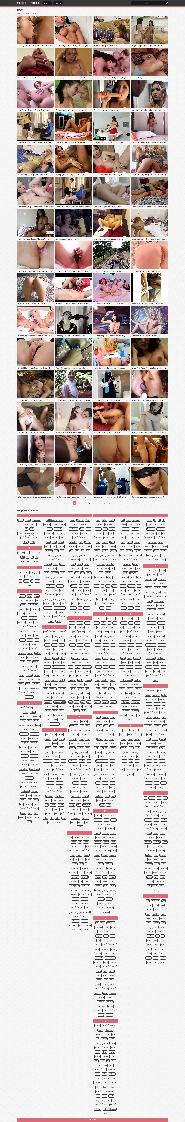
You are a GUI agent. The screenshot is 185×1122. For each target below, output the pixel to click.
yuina (149, 940)
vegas (162, 748)
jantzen (104, 551)
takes (161, 542)
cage (48, 542)
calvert (61, 568)
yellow (155, 918)
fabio (72, 520)
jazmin (96, 586)
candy (58, 621)
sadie (138, 748)
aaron (37, 596)
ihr (77, 859)
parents (137, 590)
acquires (33, 649)
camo (56, 603)
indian (80, 908)
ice (80, 842)
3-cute (20, 520)
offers (113, 1047)
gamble (71, 640)
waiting (148, 802)
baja (29, 813)
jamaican (98, 538)
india (73, 908)
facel (82, 529)
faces (88, 529)
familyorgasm (86, 577)
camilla (54, 599)
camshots (62, 612)
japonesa (101, 564)
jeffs (104, 590)
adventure (23, 692)
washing (151, 837)
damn (62, 645)
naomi (111, 971)
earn (55, 739)
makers (112, 890)
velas (155, 756)
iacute (77, 837)
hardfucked (75, 818)
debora (48, 719)
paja (121, 551)
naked (97, 949)
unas (164, 592)
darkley (54, 680)
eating (48, 748)
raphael (130, 645)
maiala (98, 877)
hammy (73, 770)
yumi (163, 945)
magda (112, 859)
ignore (79, 855)
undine (161, 610)
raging (139, 627)
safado (132, 756)
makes (98, 894)
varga (156, 730)
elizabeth (58, 822)
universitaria (161, 640)
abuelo (29, 613)
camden (60, 586)
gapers (72, 671)
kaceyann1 (111, 618)
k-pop (98, 618)
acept (36, 635)
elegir (55, 809)
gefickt (73, 697)
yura (163, 949)
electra (53, 805)
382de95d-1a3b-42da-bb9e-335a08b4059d (29, 533)
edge (54, 765)
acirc (36, 640)
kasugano (108, 671)
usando (155, 676)
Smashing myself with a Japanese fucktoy (71, 465)
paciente (136, 520)
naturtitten (106, 1010)
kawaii (102, 693)
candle (51, 621)
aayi (21, 600)
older (104, 1074)
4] (32, 557)
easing (48, 743)
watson (161, 851)
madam (111, 837)
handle (75, 783)
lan (106, 739)
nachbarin (110, 923)
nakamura (112, 945)
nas (105, 980)
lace (112, 717)
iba (88, 837)
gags (88, 632)
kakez (106, 632)
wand (149, 815)
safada (126, 752)
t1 (155, 520)
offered (97, 1047)
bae (29, 800)
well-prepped (152, 886)
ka (103, 618)
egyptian (54, 778)
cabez (50, 529)
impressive (72, 894)
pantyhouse (124, 577)
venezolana (159, 770)
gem (88, 702)
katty (114, 684)
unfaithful (161, 623)
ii (86, 864)
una (158, 592)
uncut (150, 601)
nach (102, 923)
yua (157, 936)
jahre (99, 533)
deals (55, 711)
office (97, 1052)
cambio (50, 581)
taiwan (164, 538)
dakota (54, 640)
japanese (111, 555)
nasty (98, 984)
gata (86, 684)
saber (123, 743)
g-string (79, 623)
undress (150, 614)
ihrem (88, 859)
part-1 (124, 608)
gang (74, 649)
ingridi (88, 925)
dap (46, 676)
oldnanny (106, 1078)
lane (106, 743)
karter (112, 667)
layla (107, 796)
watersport (159, 846)
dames (54, 645)
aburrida (37, 613)
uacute (156, 570)
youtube (150, 936)
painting (123, 546)
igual (71, 859)
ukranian (148, 588)
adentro (29, 675)
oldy (114, 1078)
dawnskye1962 (59, 702)
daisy (47, 640)
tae (153, 533)
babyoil (35, 751)
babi (29, 721)
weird (162, 877)
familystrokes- (86, 581)
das (62, 684)
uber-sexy (151, 575)
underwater (161, 605)
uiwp (148, 583)
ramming (127, 636)
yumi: (149, 949)
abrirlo (22, 609)
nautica (109, 1015)
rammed (137, 632)
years (163, 914)
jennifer (98, 595)
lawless (111, 792)
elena (62, 809)
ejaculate (49, 796)
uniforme (151, 636)
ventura (152, 787)
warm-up (163, 829)
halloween (72, 761)
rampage (126, 640)
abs (28, 609)
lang (96, 748)
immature (75, 877)
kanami (105, 645)
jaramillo (110, 564)
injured (74, 930)
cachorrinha (60, 533)
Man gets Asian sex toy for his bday (107, 432)
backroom (29, 778)
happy (72, 805)
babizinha (30, 725)
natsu (105, 993)
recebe (125, 706)
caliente (59, 555)
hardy (80, 822)
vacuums (156, 695)
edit (54, 770)
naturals (110, 1002)
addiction (25, 671)
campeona (48, 608)
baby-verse (35, 734)
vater (149, 734)
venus (160, 787)
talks (163, 559)
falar (73, 564)
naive (104, 945)
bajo (36, 813)
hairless (80, 748)
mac (105, 815)
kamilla (105, 640)
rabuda (123, 623)
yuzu (162, 962)
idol (83, 851)
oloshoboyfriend (108, 1091)
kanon (109, 649)
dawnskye (47, 702)
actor (22, 657)
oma (96, 1100)
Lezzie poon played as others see (68, 239)
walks (163, 811)
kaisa (99, 627)
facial (75, 538)
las (112, 765)
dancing (47, 658)
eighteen (48, 787)
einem (48, 792)
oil (108, 1061)
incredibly (84, 903)
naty (114, 1010)
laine (99, 734)
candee (62, 617)
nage (106, 936)
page (121, 538)
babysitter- (24, 765)
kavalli (111, 689)
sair (128, 770)
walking (155, 811)
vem (155, 761)
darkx (62, 680)
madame (98, 842)
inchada (75, 899)
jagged (112, 529)
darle (48, 684)
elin (51, 818)
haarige (75, 721)
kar (114, 654)
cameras (60, 595)
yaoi (156, 905)
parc (138, 586)
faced (75, 524)
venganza (155, 778)
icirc (87, 846)
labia (98, 717)
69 (20, 581)
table (155, 524)
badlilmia (37, 795)
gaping (87, 671)
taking (164, 546)
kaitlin (99, 632)
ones (114, 1100)
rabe (130, 618)
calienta (50, 555)
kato (108, 684)
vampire (157, 717)
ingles (81, 925)
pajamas (138, 551)
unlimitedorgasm (155, 654)
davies (54, 697)
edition (61, 770)
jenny (105, 595)
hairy (87, 748)
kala (112, 632)
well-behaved (160, 881)
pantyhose (133, 573)
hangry (85, 796)
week (155, 872)
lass (114, 770)
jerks (101, 608)
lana (111, 739)
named (113, 953)
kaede (96, 623)
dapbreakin (55, 676)
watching (157, 842)
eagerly (48, 739)
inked (86, 930)
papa (132, 577)
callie (48, 568)
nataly (113, 989)
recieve (130, 719)
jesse (108, 608)
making (101, 899)
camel (46, 590)
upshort (162, 662)
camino (62, 599)
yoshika (162, 927)
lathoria (105, 778)
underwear (152, 610)
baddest (21, 795)
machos (105, 833)
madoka (113, 846)
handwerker (76, 796)
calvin (47, 573)
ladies (99, 726)
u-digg (149, 570)
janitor (112, 546)
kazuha (105, 702)
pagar (139, 533)
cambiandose (58, 577)
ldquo (105, 800)
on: (108, 1100)
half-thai (86, 756)
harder (71, 814)
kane (113, 645)
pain (122, 542)
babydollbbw (33, 738)
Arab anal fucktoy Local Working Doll (31, 400)
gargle (80, 680)
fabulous (80, 520)
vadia (164, 695)
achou (30, 640)
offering (105, 1047)
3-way (28, 520)
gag (88, 627)
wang (156, 815)
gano (81, 662)
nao (105, 971)
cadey (62, 538)
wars (149, 833)
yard (162, 905)
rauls (129, 658)
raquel (124, 649)
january (113, 551)
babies (21, 725)
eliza (50, 822)
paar (128, 520)
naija (112, 936)
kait (112, 627)
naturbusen (101, 1006)
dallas (62, 640)
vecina (155, 739)
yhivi (163, 923)
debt (55, 719)
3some (35, 538)
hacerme (75, 734)
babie (36, 721)
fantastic (87, 590)
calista (59, 559)
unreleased (151, 658)
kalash (98, 636)
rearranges (137, 693)
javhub (108, 573)
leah (108, 805)
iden (77, 851)
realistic (137, 680)
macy (98, 837)
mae (114, 851)
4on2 (28, 561)
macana (112, 815)
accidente (35, 631)
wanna (156, 824)
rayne (137, 662)
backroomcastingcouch (29, 782)
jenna (111, 590)
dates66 (53, 689)
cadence (54, 538)
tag (158, 533)
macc (106, 820)
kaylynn (97, 702)
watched (160, 837)
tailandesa (148, 538)
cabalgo (55, 524)
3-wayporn (36, 520)
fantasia (78, 590)
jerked (111, 599)
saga (131, 761)
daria (47, 680)
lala (105, 734)
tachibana (150, 529)
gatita (73, 689)
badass (34, 791)
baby (38, 725)
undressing (153, 618)
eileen (56, 787)
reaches (130, 667)
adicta (37, 675)
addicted (33, 666)
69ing (26, 581)
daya (47, 706)
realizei (130, 689)
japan (103, 555)
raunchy (137, 658)
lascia (97, 770)
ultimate (157, 588)
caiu (54, 542)
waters (150, 846)
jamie (113, 538)
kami (98, 640)
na (97, 923)
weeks (149, 877)
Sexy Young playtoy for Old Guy (105, 46)
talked (149, 559)
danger (56, 662)
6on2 (29, 585)
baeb (36, 800)
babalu (29, 708)
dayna (54, 706)
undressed (160, 614)
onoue (105, 1113)
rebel (135, 697)
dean (61, 711)
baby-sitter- (24, 734)
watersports (152, 851)
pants (138, 568)
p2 (123, 520)
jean (107, 586)
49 (28, 557)
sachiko (124, 748)
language (104, 748)
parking (123, 599)
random (122, 645)
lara (110, 756)
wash (162, 833)
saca (138, 743)
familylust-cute (74, 577)
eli (62, 814)
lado (105, 726)
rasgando (129, 654)
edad (57, 761)
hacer (80, 730)
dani (63, 662)
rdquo (122, 667)
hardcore (75, 809)
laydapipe (99, 796)
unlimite (151, 649)
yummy (156, 949)
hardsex (85, 818)
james (106, 538)
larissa (106, 765)
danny (55, 671)
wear (161, 859)
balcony (36, 817)
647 (37, 576)
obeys (100, 1030)
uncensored (149, 597)
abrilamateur (33, 605)
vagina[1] (162, 699)
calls (54, 568)
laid (113, 730)
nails (111, 940)
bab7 (22, 708)
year (147, 914)
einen (55, 792)
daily (61, 636)
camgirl (46, 599)
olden (98, 1074)
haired (72, 748)
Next (110, 503)
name (106, 953)
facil (80, 542)
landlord (99, 743)
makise (109, 899)
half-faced (83, 752)
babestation (36, 716)
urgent (156, 671)
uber (163, 570)
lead (111, 800)
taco (147, 533)
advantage (23, 688)
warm (155, 829)
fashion (73, 608)
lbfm (98, 800)
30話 (32, 524)
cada (46, 538)
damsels (48, 649)
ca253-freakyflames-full (55, 520)
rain (129, 632)
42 (33, 553)
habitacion (74, 726)
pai (127, 538)
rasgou (138, 654)
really (121, 693)
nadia (113, 927)
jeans (114, 586)
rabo (136, 618)
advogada (29, 697)
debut (62, 719)
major (105, 890)
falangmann (86, 559)
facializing (72, 542)
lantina (98, 752)
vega (159, 743)
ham (88, 761)
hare (86, 822)
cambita (58, 581)
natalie (105, 989)
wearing (149, 864)
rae (127, 627)
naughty (101, 1015)
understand (150, 605)
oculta (112, 1039)
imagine (88, 872)
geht (87, 697)
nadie (100, 931)
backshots (33, 787)
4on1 (22, 561)
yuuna (149, 962)
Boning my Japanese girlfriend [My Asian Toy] (148, 465)
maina (105, 881)
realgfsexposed (126, 680)
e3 (47, 734)
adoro (21, 684)
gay (87, 689)
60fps (32, 572)
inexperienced (85, 912)
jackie (112, 520)
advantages (34, 688)
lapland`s (102, 756)
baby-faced (24, 729)
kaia (114, 623)
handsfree (74, 792)
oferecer (106, 1043)
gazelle (73, 693)
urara (163, 667)
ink (80, 930)
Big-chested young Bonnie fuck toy (144, 78)
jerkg (104, 603)
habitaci (84, 721)
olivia (98, 1091)
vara (164, 726)
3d (22, 538)
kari (98, 662)
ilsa (81, 872)
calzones (55, 573)
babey (23, 721)
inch (89, 894)
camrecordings (60, 608)
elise (64, 818)
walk (148, 811)
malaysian (105, 912)
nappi (104, 975)
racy (121, 627)
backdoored (34, 773)
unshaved (161, 658)
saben (137, 739)
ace (22, 635)
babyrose (24, 756)
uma (147, 592)
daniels (47, 671)
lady (111, 726)
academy (21, 622)
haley (75, 752)
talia (162, 555)
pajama (129, 551)
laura (98, 787)
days (61, 706)
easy (55, 743)
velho (162, 756)
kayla (111, 697)
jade (105, 529)
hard (78, 805)
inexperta (76, 916)
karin (104, 662)
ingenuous (72, 925)
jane (98, 542)
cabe (63, 524)
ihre (82, 859)
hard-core (86, 805)
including (84, 899)
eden (47, 765)
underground (159, 601)
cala (54, 546)
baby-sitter (34, 729)
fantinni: (72, 599)
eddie (63, 761)
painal (129, 542)
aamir (30, 596)
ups (155, 662)
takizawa (148, 551)
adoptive (21, 679)
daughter (50, 693)
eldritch (61, 800)
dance (47, 654)
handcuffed (75, 774)
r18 (124, 618)
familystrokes (73, 581)
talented (163, 551)
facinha (87, 542)
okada (97, 1069)
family (89, 573)
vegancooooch (152, 748)
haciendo (73, 739)
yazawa (156, 909)
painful (137, 542)
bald (29, 822)
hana (80, 770)
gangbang (74, 654)
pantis (131, 568)
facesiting (75, 533)
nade (106, 927)
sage (137, 761)
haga (81, 739)
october (104, 1039)
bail (21, 804)
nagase (98, 936)
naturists (97, 1010)
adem (22, 675)
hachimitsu (84, 734)
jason (107, 568)
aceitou (28, 635)
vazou (162, 734)
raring (137, 649)
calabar (61, 546)
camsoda (47, 617)
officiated (106, 1056)
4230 (38, 553)
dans (62, 671)
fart (80, 603)
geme (71, 706)
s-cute (125, 730)
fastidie (86, 608)
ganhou (73, 662)
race (130, 623)
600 (26, 572)
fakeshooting (74, 559)
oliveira (104, 1087)
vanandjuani (152, 721)
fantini (80, 595)
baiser (23, 813)
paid (132, 538)
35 (26, 529)
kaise (106, 627)
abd (37, 600)
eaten (62, 743)
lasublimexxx (104, 774)
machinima (110, 829)
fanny (86, 586)
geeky (87, 693)
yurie (161, 953)
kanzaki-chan (99, 654)
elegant (47, 809)
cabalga (47, 524)
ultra (164, 588)
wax (156, 855)
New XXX (47, 3)
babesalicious (24, 716)
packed (123, 524)
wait (165, 798)
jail (105, 533)
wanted (163, 824)
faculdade (72, 546)
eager (61, 734)
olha (105, 1083)
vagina (154, 699)
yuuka (163, 958)
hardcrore (84, 809)
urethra (148, 671)
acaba (24, 618)
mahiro (105, 872)
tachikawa (160, 529)
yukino (149, 945)
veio (149, 756)
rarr (122, 654)
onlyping (98, 1109)
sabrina (130, 743)
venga (147, 778)
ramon (135, 636)
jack (98, 520)
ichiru (81, 846)
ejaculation (59, 796)
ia (71, 837)
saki (139, 770)
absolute (36, 609)
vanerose (148, 726)
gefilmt (80, 697)
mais (105, 886)
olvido (111, 1096)
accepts (24, 627)
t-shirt (149, 520)
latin (112, 778)
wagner (151, 798)
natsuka (113, 993)
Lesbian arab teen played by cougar (31, 432)
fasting (84, 612)
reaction (138, 667)
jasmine (99, 568)
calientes (51, 559)
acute (23, 662)
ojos (111, 1065)
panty (125, 573)
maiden (112, 877)
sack (131, 748)
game (79, 640)
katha (112, 680)
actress (29, 657)
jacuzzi (98, 529)
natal (104, 984)
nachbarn (98, 927)
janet (112, 542)
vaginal (149, 704)
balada (28, 817)
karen (112, 658)
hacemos (72, 730)
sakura (130, 774)
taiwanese (152, 542)
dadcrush (53, 632)
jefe (99, 590)
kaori (108, 654)
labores (105, 717)
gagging (81, 632)
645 (31, 576)
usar (162, 676)
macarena (98, 820)
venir (156, 783)
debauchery (58, 715)
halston (81, 761)
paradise (131, 586)
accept (38, 622)
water (165, 842)
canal (55, 617)
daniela (47, 667)
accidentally (24, 631)
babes (33, 712)
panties (123, 568)
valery (155, 713)
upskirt (156, 667)
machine (109, 824)
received (126, 711)
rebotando (135, 702)
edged (61, 765)
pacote (138, 524)
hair (78, 743)
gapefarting (87, 667)
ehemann (50, 783)
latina (98, 783)
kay (109, 693)
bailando (29, 804)
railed (123, 632)
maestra (113, 855)
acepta (22, 640)
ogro (113, 1056)
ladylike (99, 730)
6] (31, 581)
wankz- (163, 820)
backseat (24, 787)
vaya (155, 734)
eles (56, 814)
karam (98, 658)
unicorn (151, 632)
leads (102, 805)
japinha (105, 559)
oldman (97, 1078)
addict (25, 666)
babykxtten (34, 747)
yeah (164, 909)
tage (163, 533)
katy (98, 689)
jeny (98, 599)
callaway (48, 564)
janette (98, 546)
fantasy (72, 595)
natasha (97, 993)
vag (147, 699)
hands (85, 787)
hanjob (79, 800)
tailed (157, 538)
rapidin (138, 645)
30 (20, 524)
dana (62, 649)
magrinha (110, 868)
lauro (112, 787)
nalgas (113, 949)
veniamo (149, 783)
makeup (106, 894)
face (87, 520)
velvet (149, 761)
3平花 (33, 542)
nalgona (98, 953)
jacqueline (109, 524)
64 (26, 576)
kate (97, 680)
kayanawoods (102, 697)
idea (70, 851)
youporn (19, 13)
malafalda (101, 903)
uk (154, 583)
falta (76, 573)
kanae (98, 645)
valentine (160, 708)
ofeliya (98, 1043)
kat (105, 676)
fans (71, 590)
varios (163, 730)
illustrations (73, 872)
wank (162, 815)
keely (101, 706)
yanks (150, 905)
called (62, 564)
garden (87, 676)
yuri (149, 953)
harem (80, 827)
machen (100, 824)
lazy (113, 796)
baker (21, 817)
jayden (98, 581)
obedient (112, 1026)
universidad (150, 640)
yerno (149, 923)
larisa (99, 765)
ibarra (74, 842)
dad (45, 632)
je (102, 586)
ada (29, 662)
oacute (97, 1026)
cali (62, 551)
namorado (97, 962)
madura (107, 851)
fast (80, 608)
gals (87, 636)
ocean (107, 1034)
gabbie (87, 623)
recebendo (134, 706)
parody (124, 603)
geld (82, 702)
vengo (164, 778)
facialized (83, 538)
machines (100, 829)
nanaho (113, 962)
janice (105, 546)
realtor (128, 693)
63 (21, 576)
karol (105, 667)
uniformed (160, 636)
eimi (62, 787)
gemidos (88, 706)
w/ (145, 798)
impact (87, 881)
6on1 (37, 581)
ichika (86, 842)
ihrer (81, 864)
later (113, 774)
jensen (112, 595)
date (45, 689)
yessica (156, 923)
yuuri (156, 962)
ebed (61, 748)
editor (46, 774)
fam (82, 573)
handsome (84, 792)
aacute (22, 596)
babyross (34, 756)
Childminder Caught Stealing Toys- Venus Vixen (35, 207)
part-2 (131, 608)
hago (88, 739)
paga (132, 533)
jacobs (100, 524)
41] (28, 553)
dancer (54, 654)
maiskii (97, 890)
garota (73, 684)
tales (156, 555)
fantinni (87, 595)
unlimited (160, 649)
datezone (62, 689)
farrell (74, 603)
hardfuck (88, 814)
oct (98, 1039)
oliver (112, 1087)
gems (84, 711)
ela (55, 800)
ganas (87, 645)
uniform (159, 632)
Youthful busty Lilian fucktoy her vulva (32, 78)
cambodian (50, 586)
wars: (155, 833)
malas (110, 903)
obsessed (108, 1030)
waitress (156, 802)
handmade (76, 787)
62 (38, 572)
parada (137, 581)
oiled (113, 1061)
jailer (111, 533)
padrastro (123, 533)
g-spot (72, 623)
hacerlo (88, 730)
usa (148, 676)
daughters (59, 693)
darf (63, 676)
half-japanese (75, 756)
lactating (106, 721)
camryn (46, 612)
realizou (138, 689)
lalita (111, 734)
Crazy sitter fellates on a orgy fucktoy (107, 110)
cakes (61, 542)
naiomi (97, 945)
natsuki (101, 997)
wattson (149, 855)
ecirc (61, 756)
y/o (148, 901)
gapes (80, 671)
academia (33, 618)
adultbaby (36, 684)
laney (112, 743)
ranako (135, 640)
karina (111, 662)
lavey (98, 792)
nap (98, 975)
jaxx (108, 577)
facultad (81, 546)
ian (83, 837)
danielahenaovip (58, 667)
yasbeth (148, 909)
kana (112, 640)
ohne (102, 1061)
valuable (163, 713)
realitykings (134, 684)
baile (36, 804)
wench (156, 890)
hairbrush (86, 743)
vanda (161, 721)
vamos (148, 717)
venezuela (150, 774)
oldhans (112, 1074)
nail (98, 940)
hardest (79, 814)
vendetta (156, 765)
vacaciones (151, 691)
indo (86, 908)
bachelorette (34, 769)
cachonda (58, 529)
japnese (113, 559)
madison (104, 846)
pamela (126, 559)
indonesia (73, 912)
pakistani (123, 555)
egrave (63, 774)
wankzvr (148, 824)
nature (110, 1006)
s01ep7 (122, 734)
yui (163, 936)
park (130, 595)
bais (29, 809)
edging (48, 770)
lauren (105, 787)
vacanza (161, 691)
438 (22, 557)
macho (97, 833)
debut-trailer (54, 724)
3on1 (28, 538)
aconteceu (25, 644)
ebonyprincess (58, 752)
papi (130, 581)
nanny (99, 971)
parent (130, 590)
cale (56, 551)
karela (105, 658)
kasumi (98, 676)
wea (155, 859)
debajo (49, 715)
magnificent (100, 868)
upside (148, 667)
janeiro (105, 542)
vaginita (157, 704)
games (80, 645)
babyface (25, 743)
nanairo (97, 967)
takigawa (156, 546)
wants (148, 829)
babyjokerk (24, 747)
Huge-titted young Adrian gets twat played (147, 46)
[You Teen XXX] (28, 3)
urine (163, 671)
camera (62, 590)
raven (124, 662)
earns (62, 739)
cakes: (47, 546)
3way (26, 542)
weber (156, 868)
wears (157, 864)
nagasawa (108, 931)
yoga (154, 927)
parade (122, 586)
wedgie (147, 872)
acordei (34, 644)
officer (104, 1052)
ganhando (75, 658)
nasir (111, 980)
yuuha (156, 958)
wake (156, 807)
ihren (75, 864)
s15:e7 (130, 734)
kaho (103, 623)
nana (106, 962)
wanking (148, 820)
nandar (113, 967)
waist (159, 798)
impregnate (86, 886)
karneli (98, 667)
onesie (97, 1105)
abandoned (29, 600)
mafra (105, 859)
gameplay (87, 640)
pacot (131, 524)
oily (105, 1065)
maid (105, 877)
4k (37, 557)
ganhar (84, 658)
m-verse (98, 815)
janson (97, 551)
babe (36, 708)
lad (113, 721)
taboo (162, 524)
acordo (24, 649)
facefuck (83, 524)
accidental (33, 627)
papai (139, 577)
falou (86, 568)
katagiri (111, 676)
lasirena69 (105, 770)
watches (148, 842)
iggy (72, 855)
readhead (126, 671)
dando (55, 658)
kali (105, 636)
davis (62, 697)
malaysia (109, 908)
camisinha (47, 603)
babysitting (23, 769)
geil (70, 702)
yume (156, 945)
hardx (73, 822)
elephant (49, 814)
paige (139, 538)
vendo (164, 765)
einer (61, 792)
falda (86, 564)
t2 (159, 520)
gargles (88, 680)
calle (55, 564)
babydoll (23, 738)
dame (47, 645)
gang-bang (83, 649)
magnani (109, 864)
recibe (139, 715)
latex (98, 778)
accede (30, 622)
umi (153, 592)
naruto (99, 980)
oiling (99, 1065)
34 (38, 524)
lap (105, 752)
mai (112, 872)
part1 (137, 608)
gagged (72, 632)
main (98, 881)
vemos (162, 761)
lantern (113, 748)
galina (72, 636)
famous (73, 586)
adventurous (34, 692)
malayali (100, 908)
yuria (155, 953)
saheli (131, 765)
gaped (78, 667)
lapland (111, 752)
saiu (133, 770)
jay (114, 577)
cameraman (50, 595)
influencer (75, 921)
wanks (156, 820)
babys (24, 760)
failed (89, 546)
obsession (98, 1034)
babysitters (34, 765)
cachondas (49, 533)
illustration (84, 868)
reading (135, 671)
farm (88, 599)
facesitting (84, 533)
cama (63, 573)
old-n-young (111, 1069)
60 (21, 572)
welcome (149, 881)
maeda (104, 855)
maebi (97, 855)
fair (71, 551)
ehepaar (59, 783)
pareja (122, 590)
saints (122, 770)
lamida (99, 739)
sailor (138, 765)
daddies (62, 632)
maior (112, 881)
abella (23, 605)
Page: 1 (35, 13)
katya (104, 689)
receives (135, 711)
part (138, 603)
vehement (161, 752)
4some (35, 561)
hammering (85, 765)
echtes (55, 756)
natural (109, 997)
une (161, 618)
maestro (98, 859)
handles (84, 783)
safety (124, 761)
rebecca (127, 697)
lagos (106, 730)
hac (82, 726)
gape (70, 667)
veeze (153, 743)
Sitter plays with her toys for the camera (70, 175)
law (104, 792)
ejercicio (48, 800)
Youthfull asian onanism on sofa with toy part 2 (149, 432)
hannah (87, 800)
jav (113, 568)
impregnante (74, 886)
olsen (104, 1096)
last (96, 774)
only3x (112, 1105)
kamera (111, 636)
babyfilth (34, 743)
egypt (46, 778)
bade (29, 795)
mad (104, 837)
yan (163, 901)
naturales (101, 1002)
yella (148, 918)
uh (155, 579)
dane (62, 658)
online (105, 1105)
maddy (106, 842)
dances (62, 654)
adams (35, 662)
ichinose (74, 846)
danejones (47, 662)
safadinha (123, 756)
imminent (84, 877)
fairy (77, 551)
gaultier (80, 689)
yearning (155, 914)
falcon (80, 564)
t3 (163, 520)
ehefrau (62, 778)
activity (37, 653)
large (112, 761)
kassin (100, 671)
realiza (122, 689)
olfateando (97, 1083)
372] (31, 529)
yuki (155, 940)
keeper (108, 706)
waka (164, 802)
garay (72, 676)
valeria (147, 713)
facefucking (73, 529)
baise (36, 809)
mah (98, 872)
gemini (76, 711)
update (148, 662)
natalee (111, 984)
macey (113, 820)
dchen (48, 711)
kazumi (113, 702)
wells (162, 886)
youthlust (161, 931)
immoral (73, 881)
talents (149, 555)
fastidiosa (76, 612)
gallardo (80, 636)
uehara (160, 575)
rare (130, 649)
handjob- (84, 778)
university (162, 645)
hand (87, 770)
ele (47, 805)
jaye (105, 581)
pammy (134, 559)
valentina (151, 708)
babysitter (33, 760)
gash (80, 684)
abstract (21, 613)
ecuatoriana (48, 761)
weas (163, 864)
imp (80, 881)
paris (123, 595)
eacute (53, 734)
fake (75, 555)
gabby (72, 627)
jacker (104, 520)
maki (113, 894)
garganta (72, 680)
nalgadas (105, 949)
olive (97, 1087)
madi (96, 846)
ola (103, 1069)
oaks (104, 1026)
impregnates (85, 890)
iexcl (88, 851)
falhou (80, 568)
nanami (105, 967)
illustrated (74, 868)
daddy (48, 636)
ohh (96, 1061)
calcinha (49, 551)
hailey (72, 743)
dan (55, 649)
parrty (132, 603)
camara (48, 577)
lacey (98, 721)
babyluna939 (25, 751)
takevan (147, 546)
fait (82, 551)
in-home (82, 894)
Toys (27, 13)
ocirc (114, 1034)
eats (54, 748)
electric (61, 805)
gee (80, 693)
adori (38, 679)
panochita (126, 564)
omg (102, 1100)
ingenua (85, 921)
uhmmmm (162, 579)
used (155, 680)
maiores (98, 886)
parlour (138, 599)
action (30, 653)
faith (87, 551)
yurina (148, 958)
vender (147, 765)
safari (139, 756)
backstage (25, 791)
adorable (30, 679)
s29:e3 (138, 734)
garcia (79, 676)
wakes (163, 807)
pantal (135, 564)
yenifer (162, 918)
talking (156, 559)
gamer (72, 645)
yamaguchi (155, 901)
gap (87, 662)
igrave (86, 855)
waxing (162, 855)
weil (156, 877)
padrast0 (126, 529)
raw (130, 662)
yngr (148, 927)
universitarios (151, 645)
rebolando (125, 702)
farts (85, 603)
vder (148, 739)
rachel (137, 623)
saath (123, 739)
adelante (34, 671)
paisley (137, 546)
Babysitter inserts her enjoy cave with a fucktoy (149, 142)
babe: (26, 712)
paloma (138, 555)
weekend (163, 872)
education (54, 774)
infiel (84, 916)
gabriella (81, 627)
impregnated (74, 890)
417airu (21, 553)
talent (156, 551)
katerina (104, 680)
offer (113, 1043)
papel (123, 581)
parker (137, 595)
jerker (98, 603)
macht (113, 833)
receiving (122, 715)
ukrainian (161, 583)
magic (101, 864)
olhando (113, 1083)
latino (112, 783)
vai (164, 704)
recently (131, 715)
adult (28, 684)
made (114, 842)
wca (149, 859)
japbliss (96, 559)
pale (131, 555)
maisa (112, 886)
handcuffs (85, 774)
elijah (45, 818)
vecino (162, 739)
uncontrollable (161, 597)
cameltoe (54, 590)
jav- (101, 573)
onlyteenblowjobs (110, 1109)
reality (125, 684)
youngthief (151, 931)
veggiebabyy (150, 752)
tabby (149, 524)
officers (112, 1052)
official (97, 1056)
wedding (164, 868)
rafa (132, 627)
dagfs (55, 636)
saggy (123, 765)
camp (63, 603)
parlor (131, 599)
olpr (98, 1096)
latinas (105, 783)
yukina (162, 940)
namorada (99, 958)
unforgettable (153, 627)
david (47, 697)
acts (36, 657)
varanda (149, 730)
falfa (73, 568)
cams (54, 612)
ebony (48, 752)
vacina (147, 695)
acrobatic (22, 653)
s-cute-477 (134, 730)
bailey (23, 809)
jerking (111, 603)
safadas (134, 752)
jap (97, 555)
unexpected (151, 623)
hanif (71, 800)
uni (162, 627)
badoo (23, 800)
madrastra (98, 851)
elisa (57, 818)
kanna (101, 649)
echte (48, 756)
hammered (74, 765)
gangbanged (85, 654)
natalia (97, 989)
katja (102, 684)
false (70, 573)
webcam (148, 868)
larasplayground (101, 761)
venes (150, 770)
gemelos (79, 706)
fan (80, 586)
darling (55, 684)
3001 (26, 524)
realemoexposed (130, 676)
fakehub (83, 555)
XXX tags (58, 3)
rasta (123, 658)
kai (109, 623)
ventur (163, 783)
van (164, 717)
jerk (104, 599)
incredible (75, 903)
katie (96, 684)
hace (87, 726)
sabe (130, 739)
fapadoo (81, 599)
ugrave (148, 579)
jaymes (111, 581)
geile (76, 702)
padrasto (135, 529)
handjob (75, 778)
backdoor (24, 773)
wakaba (148, 807)
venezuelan (161, 774)
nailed (105, 940)
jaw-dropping (99, 577)
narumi (111, 975)
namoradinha (110, 958)
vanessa (157, 726)
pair (131, 546)
